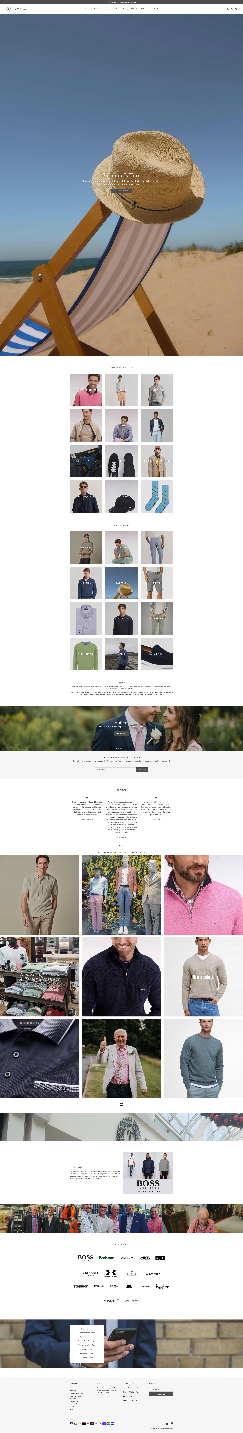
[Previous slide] (113, 748)
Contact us (73, 1388)
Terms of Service (75, 1404)
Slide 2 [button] (121, 845)
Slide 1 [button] (120, 845)
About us (73, 1391)
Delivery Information (77, 1393)
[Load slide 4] (122, 748)
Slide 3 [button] (123, 845)
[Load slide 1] (116, 748)
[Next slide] (125, 748)
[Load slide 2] (118, 748)
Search (72, 1407)
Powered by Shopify (167, 1428)
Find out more (121, 733)
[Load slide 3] (120, 748)
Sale (71, 1409)
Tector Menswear (157, 1428)
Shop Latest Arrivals (121, 191)
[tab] (120, 845)
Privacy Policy (74, 1401)
